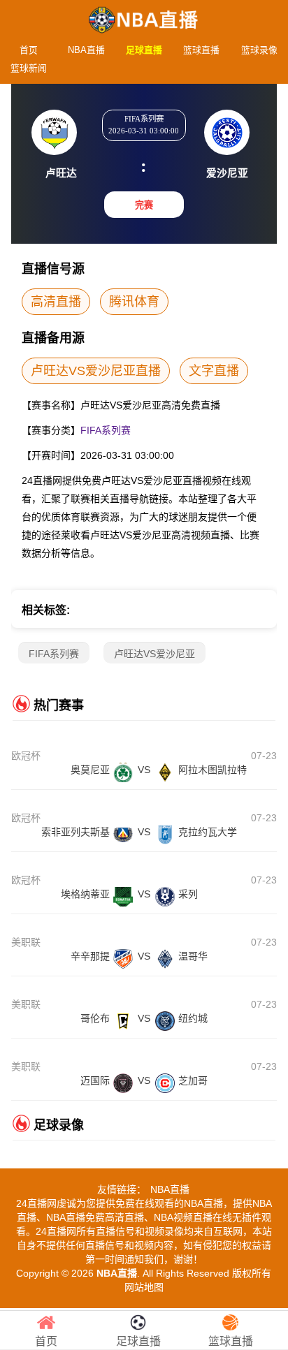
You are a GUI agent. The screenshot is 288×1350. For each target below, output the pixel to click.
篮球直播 (201, 50)
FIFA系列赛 (105, 430)
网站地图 (144, 1287)
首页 (29, 50)
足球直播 (144, 50)
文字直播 (214, 371)
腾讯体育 (134, 302)
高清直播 (56, 302)
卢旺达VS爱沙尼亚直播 (96, 371)
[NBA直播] (143, 16)
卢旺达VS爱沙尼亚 (154, 653)
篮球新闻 (28, 68)
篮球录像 (259, 50)
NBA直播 (86, 50)
